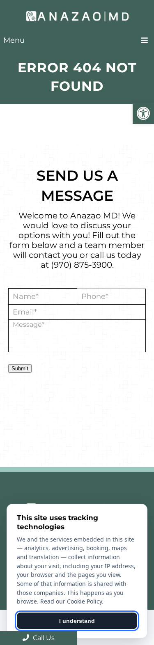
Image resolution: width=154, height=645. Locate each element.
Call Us (43, 638)
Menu (14, 40)
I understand (77, 620)
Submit (19, 368)
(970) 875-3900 (81, 265)
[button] (143, 113)
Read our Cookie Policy (71, 601)
